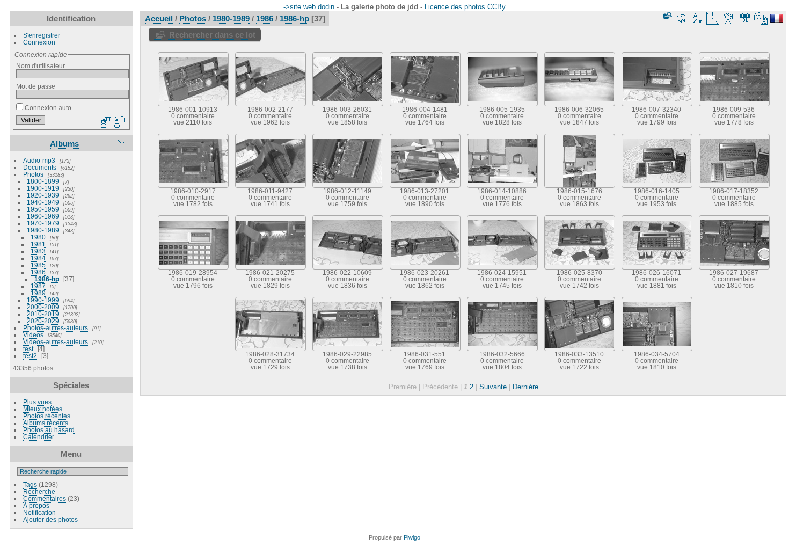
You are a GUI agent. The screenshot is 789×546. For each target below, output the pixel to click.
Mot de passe (35, 86)
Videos (33, 334)
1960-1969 (43, 216)
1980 (38, 237)
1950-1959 (43, 209)
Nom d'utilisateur (40, 65)
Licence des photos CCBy (465, 7)
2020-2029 (43, 320)
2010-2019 (43, 313)
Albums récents (45, 422)
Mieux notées (42, 408)
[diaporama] (729, 18)
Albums (64, 143)
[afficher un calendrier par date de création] (761, 18)
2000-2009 (43, 306)
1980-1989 (43, 230)
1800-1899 (43, 181)
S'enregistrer (41, 35)
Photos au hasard (49, 429)
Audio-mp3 (39, 160)
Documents (39, 167)
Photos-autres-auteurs (55, 327)
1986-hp (46, 278)
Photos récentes (46, 415)
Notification (39, 512)
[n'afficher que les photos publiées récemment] (123, 144)
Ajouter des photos (50, 519)
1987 (38, 285)
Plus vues (37, 401)
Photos (33, 174)
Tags (30, 484)
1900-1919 (43, 188)
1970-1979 (43, 223)
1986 (38, 271)
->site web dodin (308, 7)
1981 (38, 244)
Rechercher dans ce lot (212, 34)
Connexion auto (47, 107)
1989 (38, 292)
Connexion (39, 42)
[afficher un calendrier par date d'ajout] (745, 18)
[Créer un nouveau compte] (105, 122)
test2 (30, 355)
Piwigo (412, 537)
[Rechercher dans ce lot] (666, 15)
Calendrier (38, 436)
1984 (38, 257)
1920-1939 (43, 195)
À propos (36, 505)
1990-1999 (43, 299)
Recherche (39, 491)
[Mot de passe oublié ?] (119, 122)
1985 (38, 264)
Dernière (525, 387)
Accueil (159, 18)
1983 (38, 250)
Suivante (493, 387)
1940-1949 (43, 202)
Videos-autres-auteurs (55, 341)
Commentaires (44, 498)
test (28, 348)
